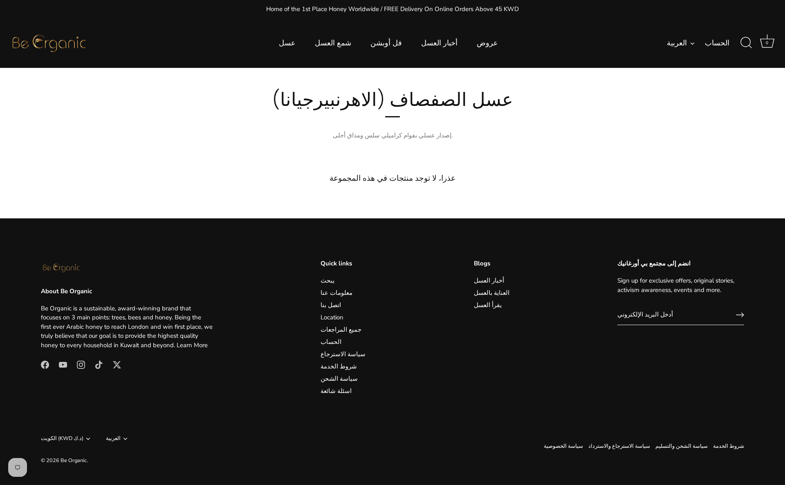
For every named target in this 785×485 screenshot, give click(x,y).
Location (332, 317)
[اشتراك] (740, 315)
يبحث (327, 280)
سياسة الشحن (339, 379)
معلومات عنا (336, 293)
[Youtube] (63, 364)
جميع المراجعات (341, 330)
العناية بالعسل (491, 293)
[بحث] (746, 43)
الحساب (717, 43)
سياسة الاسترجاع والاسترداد (619, 446)
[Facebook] (45, 364)
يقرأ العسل (488, 305)
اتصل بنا (331, 305)
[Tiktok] (99, 364)
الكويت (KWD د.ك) (62, 439)
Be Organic (74, 460)
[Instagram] (81, 364)
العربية (677, 43)
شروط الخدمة (339, 366)
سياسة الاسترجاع (343, 354)
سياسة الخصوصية (563, 446)
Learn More (192, 345)
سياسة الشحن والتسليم (681, 446)
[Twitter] (117, 364)
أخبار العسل (439, 43)
